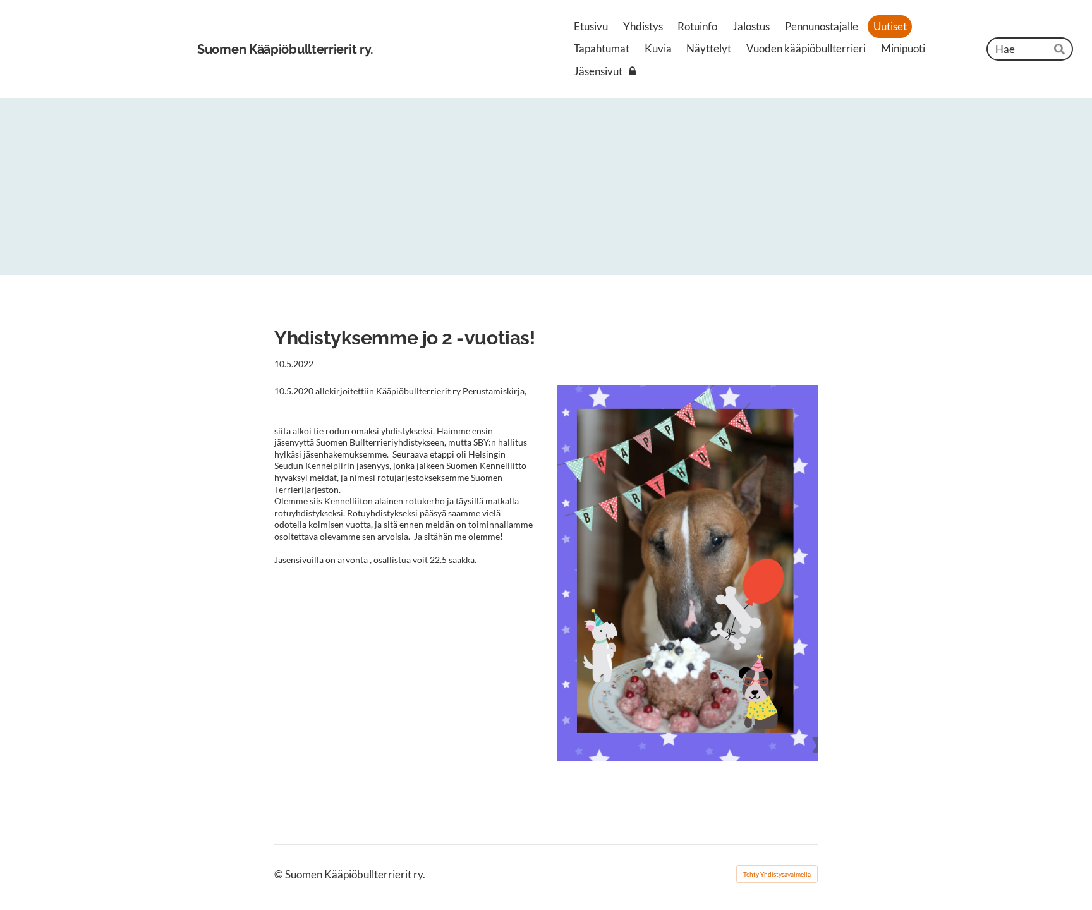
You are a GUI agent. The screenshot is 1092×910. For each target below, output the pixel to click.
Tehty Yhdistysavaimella (777, 874)
